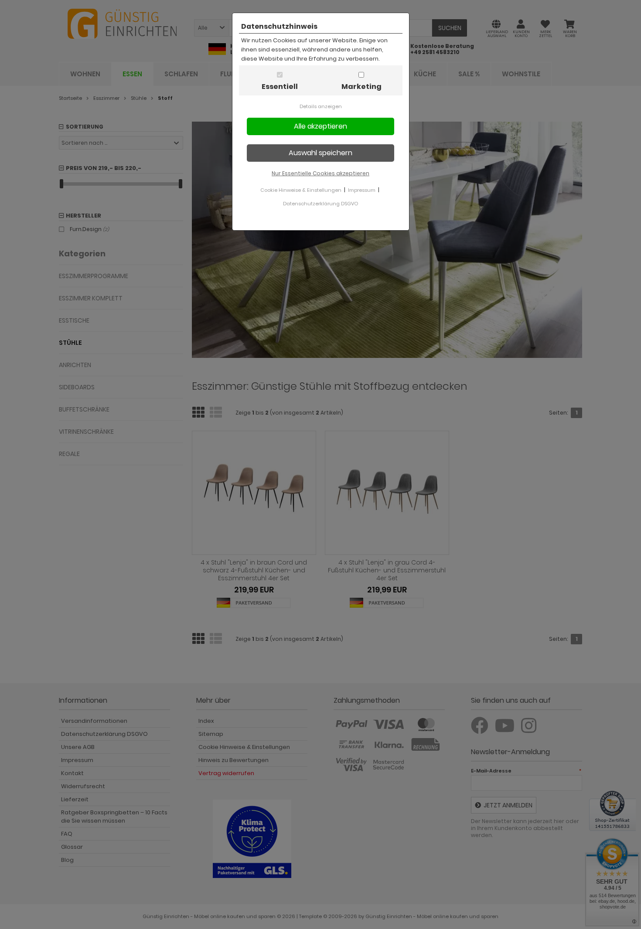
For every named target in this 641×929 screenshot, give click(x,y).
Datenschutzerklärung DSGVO (320, 203)
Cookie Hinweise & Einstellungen (300, 190)
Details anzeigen (321, 106)
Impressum (361, 190)
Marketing (361, 87)
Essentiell (280, 87)
